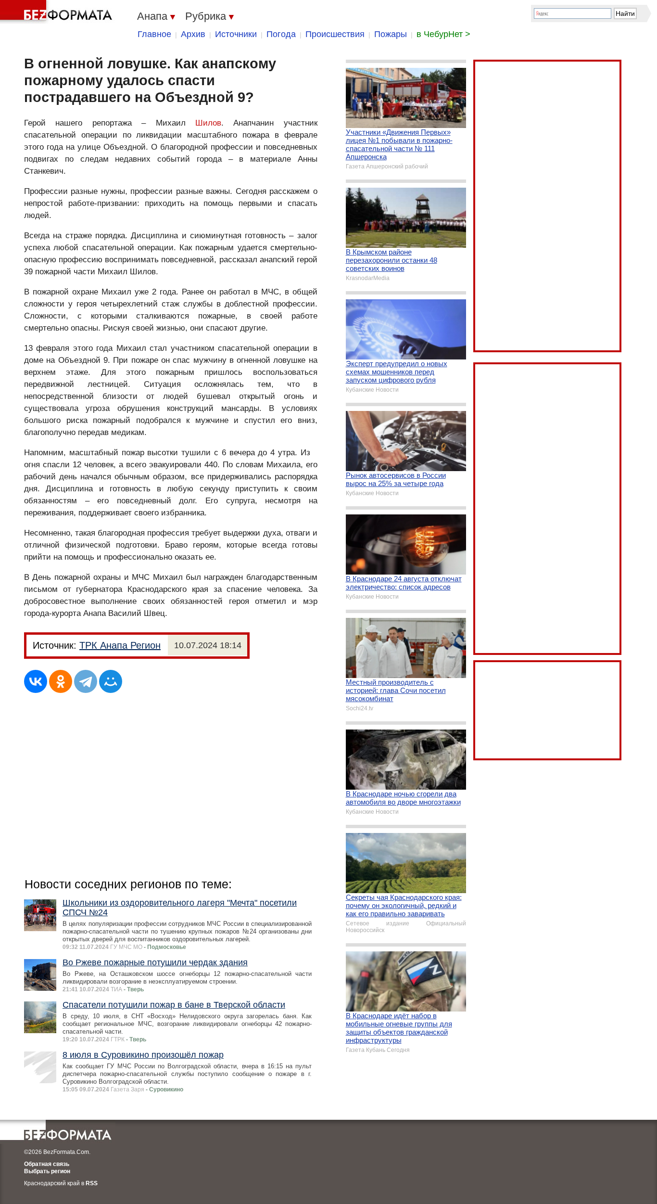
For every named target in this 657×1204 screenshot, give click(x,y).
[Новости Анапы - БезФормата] (57, 12)
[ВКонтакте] (35, 681)
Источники (236, 34)
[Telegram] (85, 681)
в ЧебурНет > (443, 34)
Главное (154, 34)
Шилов (208, 123)
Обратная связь (46, 1164)
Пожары (390, 34)
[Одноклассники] (60, 681)
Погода (281, 34)
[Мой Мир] (110, 681)
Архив (193, 34)
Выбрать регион (47, 1171)
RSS (92, 1183)
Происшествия (335, 34)
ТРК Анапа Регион (120, 645)
